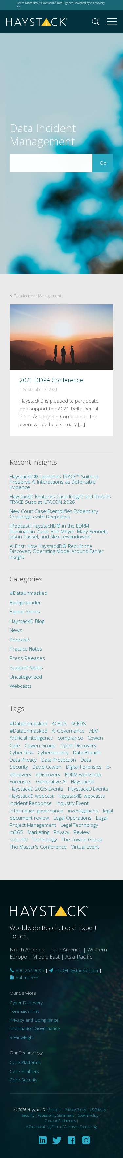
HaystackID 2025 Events (36, 788)
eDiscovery (48, 774)
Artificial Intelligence (31, 737)
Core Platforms (25, 1062)
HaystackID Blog (27, 621)
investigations (83, 810)
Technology (44, 839)
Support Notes (26, 667)
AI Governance (68, 730)
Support (55, 1109)
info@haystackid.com (76, 970)
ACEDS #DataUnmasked (48, 727)
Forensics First (24, 1011)
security (19, 839)
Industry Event (72, 803)
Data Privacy (23, 759)
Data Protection (58, 759)
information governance (36, 810)
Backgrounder (25, 602)
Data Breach (86, 752)
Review (82, 832)
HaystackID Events (88, 788)
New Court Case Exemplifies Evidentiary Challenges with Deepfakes (54, 514)
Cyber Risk (21, 752)
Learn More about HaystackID (36, 3)
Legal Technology (79, 825)
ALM (93, 730)
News (16, 630)
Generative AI (51, 781)
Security (28, 1115)
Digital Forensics (84, 767)
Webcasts (21, 686)
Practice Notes (26, 648)
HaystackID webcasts (81, 796)
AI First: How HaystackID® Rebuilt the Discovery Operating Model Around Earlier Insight (57, 551)
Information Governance (35, 1028)
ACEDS (59, 723)
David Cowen (46, 767)
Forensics (20, 781)
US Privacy (98, 1109)
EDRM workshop (83, 774)
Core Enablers (24, 1071)
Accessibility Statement (56, 1115)
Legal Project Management (58, 821)
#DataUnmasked (28, 593)
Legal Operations (72, 817)
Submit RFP (26, 977)
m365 (16, 832)
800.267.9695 (29, 970)
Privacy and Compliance (34, 1020)
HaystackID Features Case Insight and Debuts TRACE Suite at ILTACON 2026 (60, 499)
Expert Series (25, 611)
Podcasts (20, 639)
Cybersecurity (53, 752)
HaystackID (37, 22)
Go (106, 163)
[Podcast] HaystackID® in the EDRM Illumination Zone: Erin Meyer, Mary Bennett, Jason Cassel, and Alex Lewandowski (59, 531)
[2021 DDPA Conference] (61, 370)
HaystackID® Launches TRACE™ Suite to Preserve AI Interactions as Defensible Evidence (54, 481)
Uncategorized (26, 676)
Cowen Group (40, 745)
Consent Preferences (60, 1120)
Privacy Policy (75, 1109)
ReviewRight (22, 1037)
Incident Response (31, 803)
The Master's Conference (38, 846)
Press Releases (27, 658)
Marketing (38, 832)
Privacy (61, 832)
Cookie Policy (88, 1115)
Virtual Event (85, 846)
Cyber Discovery (78, 745)
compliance (70, 737)
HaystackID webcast (32, 796)
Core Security (23, 1080)
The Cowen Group (82, 839)
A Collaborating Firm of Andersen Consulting (61, 1126)
